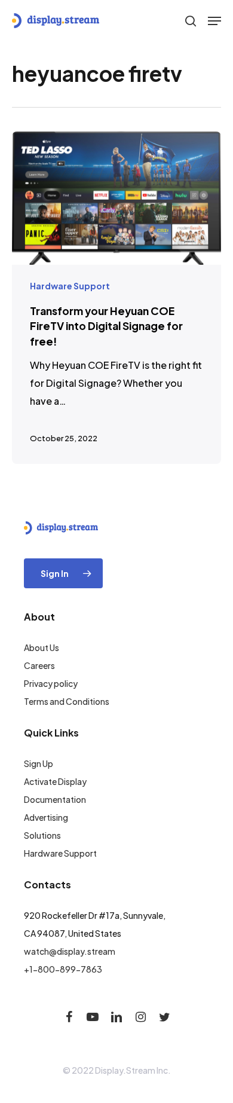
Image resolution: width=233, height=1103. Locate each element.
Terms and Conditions (66, 701)
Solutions (42, 835)
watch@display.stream (69, 951)
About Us (41, 647)
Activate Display (55, 781)
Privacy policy (51, 683)
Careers (39, 665)
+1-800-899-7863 (63, 969)
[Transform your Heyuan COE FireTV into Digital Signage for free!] (116, 298)
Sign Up (38, 763)
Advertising (46, 817)
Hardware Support (70, 285)
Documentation (55, 799)
